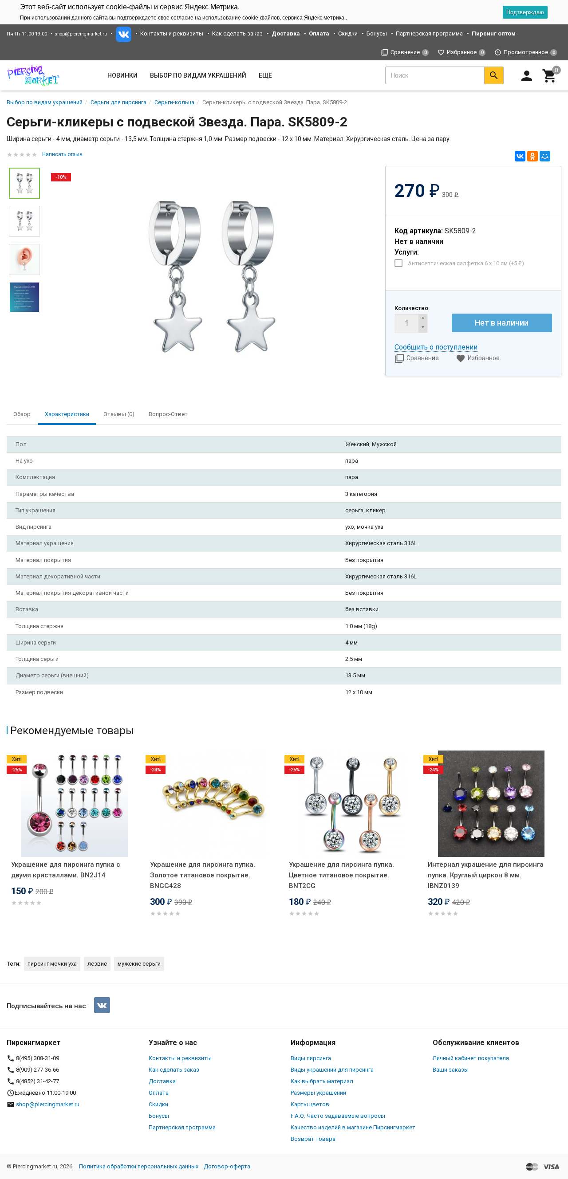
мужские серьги (139, 963)
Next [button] (559, 846)
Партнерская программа (429, 33)
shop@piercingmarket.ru (81, 34)
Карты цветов (310, 1104)
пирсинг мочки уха (52, 963)
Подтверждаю (525, 12)
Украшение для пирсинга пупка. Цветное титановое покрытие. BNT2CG (341, 875)
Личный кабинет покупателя (471, 1058)
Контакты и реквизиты (171, 33)
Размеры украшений (318, 1092)
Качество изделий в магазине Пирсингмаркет (353, 1127)
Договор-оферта (227, 1166)
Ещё (265, 75)
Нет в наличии (502, 322)
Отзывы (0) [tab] (118, 414)
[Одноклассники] (532, 156)
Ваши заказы (451, 1069)
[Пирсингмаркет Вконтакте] (102, 1005)
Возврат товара (313, 1139)
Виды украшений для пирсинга (332, 1069)
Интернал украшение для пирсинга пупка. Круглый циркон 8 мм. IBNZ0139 (486, 875)
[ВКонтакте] (520, 156)
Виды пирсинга (311, 1058)
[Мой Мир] (545, 156)
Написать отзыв (62, 154)
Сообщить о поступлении (435, 347)
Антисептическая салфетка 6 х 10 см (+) (466, 263)
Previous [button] (9, 846)
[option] (212, 275)
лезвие (97, 963)
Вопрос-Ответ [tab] (168, 414)
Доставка (162, 1081)
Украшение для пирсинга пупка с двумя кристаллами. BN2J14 (65, 870)
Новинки (122, 75)
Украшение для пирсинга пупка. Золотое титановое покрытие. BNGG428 (202, 875)
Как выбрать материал (322, 1081)
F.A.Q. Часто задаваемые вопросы (338, 1115)
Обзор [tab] (22, 414)
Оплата (159, 1092)
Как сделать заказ (237, 33)
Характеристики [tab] (67, 414)
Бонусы (377, 33)
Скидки (348, 33)
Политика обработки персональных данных (138, 1166)
